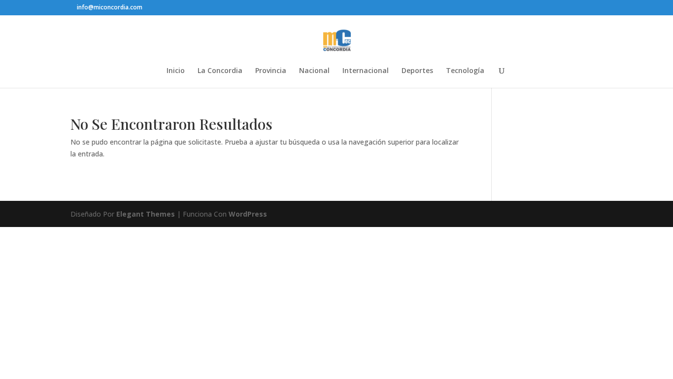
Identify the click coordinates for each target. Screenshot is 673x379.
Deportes (417, 71)
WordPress (248, 214)
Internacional (365, 71)
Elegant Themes (145, 214)
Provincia (270, 71)
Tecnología (465, 71)
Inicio (176, 71)
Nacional (314, 71)
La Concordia (220, 71)
